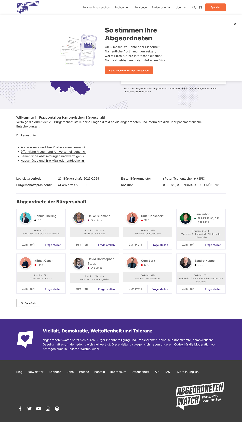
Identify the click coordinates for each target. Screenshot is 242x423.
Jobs (70, 372)
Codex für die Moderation (192, 344)
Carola (67, 185)
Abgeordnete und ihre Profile (52, 147)
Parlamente (159, 7)
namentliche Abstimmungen (51, 156)
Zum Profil (28, 244)
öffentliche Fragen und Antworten (51, 151)
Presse (84, 372)
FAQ (167, 372)
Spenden (55, 372)
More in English (188, 372)
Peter (179, 178)
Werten (85, 349)
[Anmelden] (201, 7)
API (157, 372)
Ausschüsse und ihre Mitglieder (51, 160)
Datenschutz (140, 372)
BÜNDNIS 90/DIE (198, 185)
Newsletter (35, 372)
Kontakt (99, 372)
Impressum (118, 372)
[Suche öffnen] (194, 7)
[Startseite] (27, 7)
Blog (19, 372)
